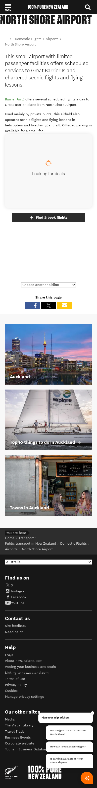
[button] (8, 7)
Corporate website (19, 743)
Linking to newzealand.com (26, 673)
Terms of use (15, 679)
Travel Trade (15, 731)
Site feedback (15, 626)
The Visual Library (19, 725)
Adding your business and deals (30, 667)
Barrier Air (15, 99)
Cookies (11, 691)
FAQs (9, 655)
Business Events (18, 737)
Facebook (18, 597)
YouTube (17, 603)
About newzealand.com (23, 661)
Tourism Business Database (27, 749)
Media (10, 719)
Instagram (19, 591)
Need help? (14, 632)
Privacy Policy (16, 685)
